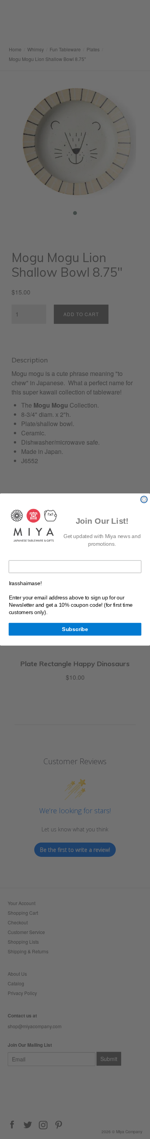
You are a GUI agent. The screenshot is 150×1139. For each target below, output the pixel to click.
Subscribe (75, 629)
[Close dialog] (144, 499)
